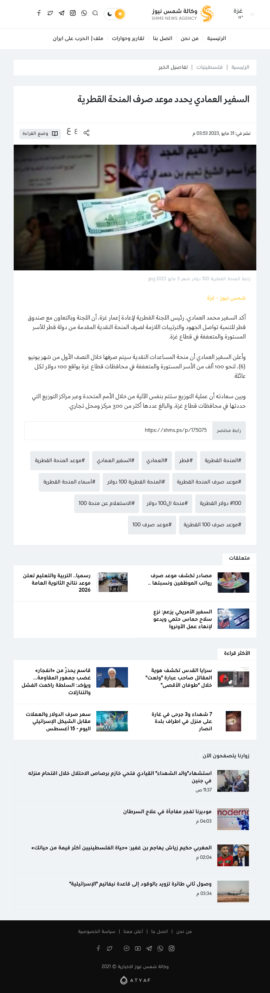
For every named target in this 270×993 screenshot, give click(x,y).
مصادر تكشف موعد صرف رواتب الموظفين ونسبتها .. (180, 579)
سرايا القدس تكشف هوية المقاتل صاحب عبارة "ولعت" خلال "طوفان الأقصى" (179, 678)
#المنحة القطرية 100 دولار (136, 482)
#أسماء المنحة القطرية (69, 482)
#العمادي (156, 460)
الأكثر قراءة (237, 653)
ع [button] (76, 130)
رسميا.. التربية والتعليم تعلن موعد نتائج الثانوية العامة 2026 (57, 583)
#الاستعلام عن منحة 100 (107, 503)
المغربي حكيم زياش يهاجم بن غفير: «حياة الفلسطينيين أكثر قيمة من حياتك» (121, 848)
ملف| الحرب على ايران (78, 38)
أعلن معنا (133, 931)
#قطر (186, 460)
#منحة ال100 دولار (167, 503)
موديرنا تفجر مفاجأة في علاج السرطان (167, 812)
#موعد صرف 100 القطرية (212, 525)
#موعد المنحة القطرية (60, 460)
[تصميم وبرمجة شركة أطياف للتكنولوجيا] (135, 980)
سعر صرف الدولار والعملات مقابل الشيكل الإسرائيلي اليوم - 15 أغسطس (58, 722)
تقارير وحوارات (128, 38)
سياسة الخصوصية (96, 931)
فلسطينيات (209, 67)
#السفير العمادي (115, 460)
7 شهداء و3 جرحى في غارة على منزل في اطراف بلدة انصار (182, 722)
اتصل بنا (162, 38)
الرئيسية (216, 38)
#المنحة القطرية (223, 460)
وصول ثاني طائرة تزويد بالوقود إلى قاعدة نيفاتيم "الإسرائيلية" (140, 884)
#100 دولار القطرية (220, 503)
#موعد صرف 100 (152, 525)
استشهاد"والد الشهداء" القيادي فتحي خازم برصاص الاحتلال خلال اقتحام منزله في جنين (120, 777)
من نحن (190, 38)
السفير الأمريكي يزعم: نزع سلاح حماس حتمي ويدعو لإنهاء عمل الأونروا (182, 619)
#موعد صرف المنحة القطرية (209, 482)
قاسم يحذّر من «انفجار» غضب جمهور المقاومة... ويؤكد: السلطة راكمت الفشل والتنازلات (56, 681)
